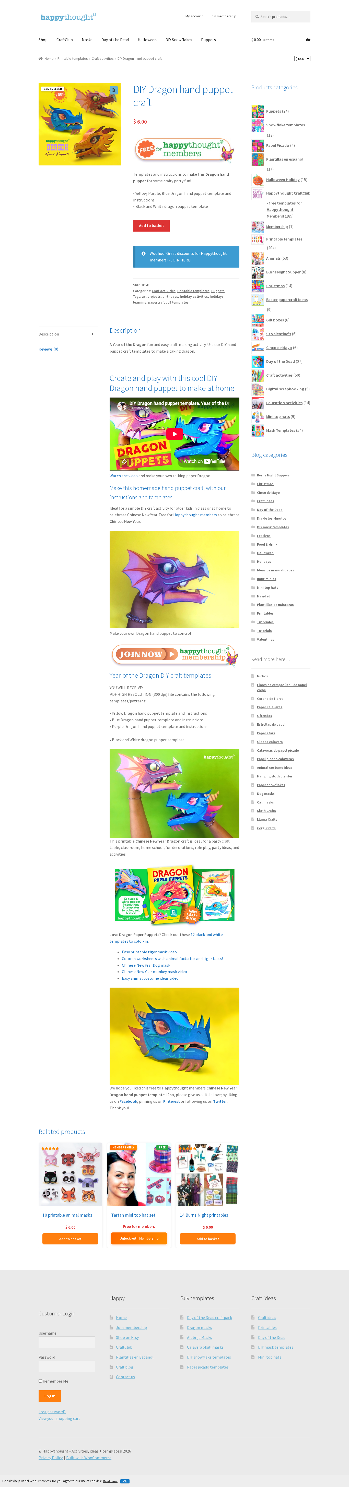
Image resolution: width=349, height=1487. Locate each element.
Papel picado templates (208, 1367)
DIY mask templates (273, 527)
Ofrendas (264, 715)
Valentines (265, 639)
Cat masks (265, 802)
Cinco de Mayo (268, 492)
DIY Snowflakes (179, 39)
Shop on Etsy (127, 1337)
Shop (43, 39)
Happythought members (195, 514)
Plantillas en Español (135, 1357)
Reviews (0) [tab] (48, 349)
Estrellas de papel (271, 724)
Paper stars (266, 733)
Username (47, 1333)
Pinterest (171, 1101)
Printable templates (72, 58)
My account (194, 16)
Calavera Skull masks (205, 1347)
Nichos (262, 676)
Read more (110, 1481)
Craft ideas (265, 501)
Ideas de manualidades (275, 570)
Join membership (223, 16)
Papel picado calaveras (275, 759)
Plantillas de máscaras (275, 604)
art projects (151, 296)
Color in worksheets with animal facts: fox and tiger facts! (172, 958)
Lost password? (52, 1411)
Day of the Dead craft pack (209, 1317)
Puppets (208, 39)
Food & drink (267, 544)
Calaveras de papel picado (278, 750)
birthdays (170, 296)
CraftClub (64, 39)
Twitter (220, 1101)
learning (139, 302)
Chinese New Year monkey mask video (154, 971)
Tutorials (264, 630)
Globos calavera (270, 741)
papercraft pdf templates (168, 302)
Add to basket (151, 225)
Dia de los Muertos (271, 518)
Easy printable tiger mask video (149, 951)
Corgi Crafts (266, 828)
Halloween (147, 39)
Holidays (264, 561)
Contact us (125, 1376)
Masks (87, 39)
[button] (114, 90)
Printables (265, 613)
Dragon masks (199, 1327)
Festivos (264, 535)
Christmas (265, 484)
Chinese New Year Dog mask (146, 965)
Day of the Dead (115, 39)
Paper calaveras (269, 707)
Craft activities (103, 58)
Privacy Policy (51, 1457)
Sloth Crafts (266, 810)
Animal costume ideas (275, 767)
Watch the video (124, 475)
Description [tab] (49, 334)
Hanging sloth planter (274, 776)
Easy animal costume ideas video (150, 978)
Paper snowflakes (271, 785)
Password (47, 1357)
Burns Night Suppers (273, 475)
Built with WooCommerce (88, 1457)
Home (49, 58)
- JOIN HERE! (179, 259)
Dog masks (266, 793)
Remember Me (55, 1381)
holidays (217, 296)
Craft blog (124, 1367)
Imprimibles (266, 579)
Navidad (263, 596)
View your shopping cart (59, 1418)
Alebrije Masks (199, 1337)
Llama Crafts (267, 819)
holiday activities (194, 296)
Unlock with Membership (139, 1238)
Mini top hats (267, 587)
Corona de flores (270, 698)
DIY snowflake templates (209, 1357)
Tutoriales (265, 622)
